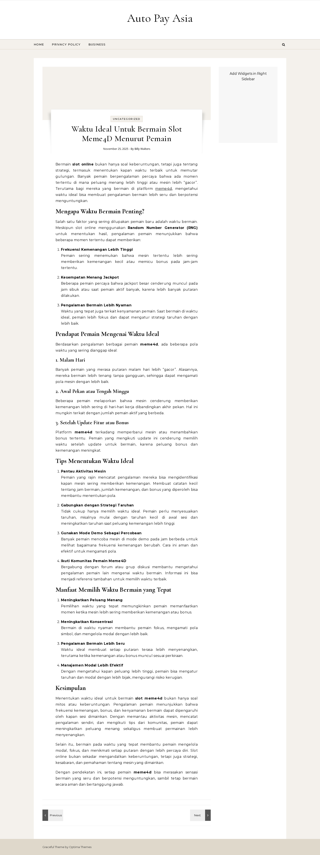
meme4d (163, 189)
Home (39, 44)
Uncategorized (126, 118)
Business (97, 44)
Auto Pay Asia (160, 18)
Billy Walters (142, 149)
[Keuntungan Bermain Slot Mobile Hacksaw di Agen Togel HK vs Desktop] (52, 815)
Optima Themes (80, 847)
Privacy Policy (66, 44)
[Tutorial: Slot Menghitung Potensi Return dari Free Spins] (201, 815)
